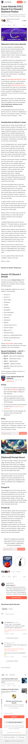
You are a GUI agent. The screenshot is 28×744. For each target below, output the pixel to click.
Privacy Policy (16, 728)
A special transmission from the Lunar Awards (10, 681)
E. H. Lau (6, 643)
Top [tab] (3, 674)
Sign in (25, 2)
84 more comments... (6, 667)
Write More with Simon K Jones (16, 79)
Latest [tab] (6, 674)
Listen (24, 20)
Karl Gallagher (7, 622)
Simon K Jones (10, 585)
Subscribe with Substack (15, 722)
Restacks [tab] (11, 609)
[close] (24, 695)
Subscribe (19, 2)
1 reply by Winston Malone (12, 638)
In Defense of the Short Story (10, 689)
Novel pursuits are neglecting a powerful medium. (9, 691)
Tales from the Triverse (18, 85)
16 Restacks (18, 571)
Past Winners (14, 389)
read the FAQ (9, 343)
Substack (7, 741)
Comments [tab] (4, 609)
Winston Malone (10, 19)
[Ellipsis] (26, 622)
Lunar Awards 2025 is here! (9, 679)
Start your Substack (10, 737)
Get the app (21, 737)
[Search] (25, 674)
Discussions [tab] (12, 674)
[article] (14, 682)
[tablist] (7, 609)
